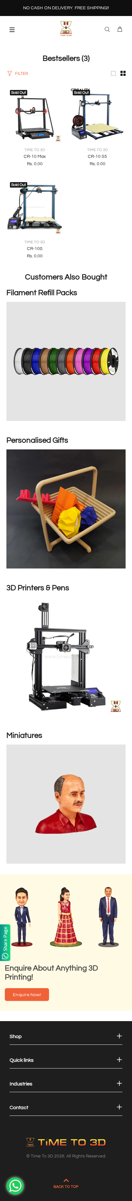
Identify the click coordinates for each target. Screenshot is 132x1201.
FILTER (21, 73)
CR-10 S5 (97, 156)
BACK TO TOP (66, 1187)
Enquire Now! (27, 995)
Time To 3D (34, 150)
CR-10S (35, 248)
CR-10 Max (35, 156)
